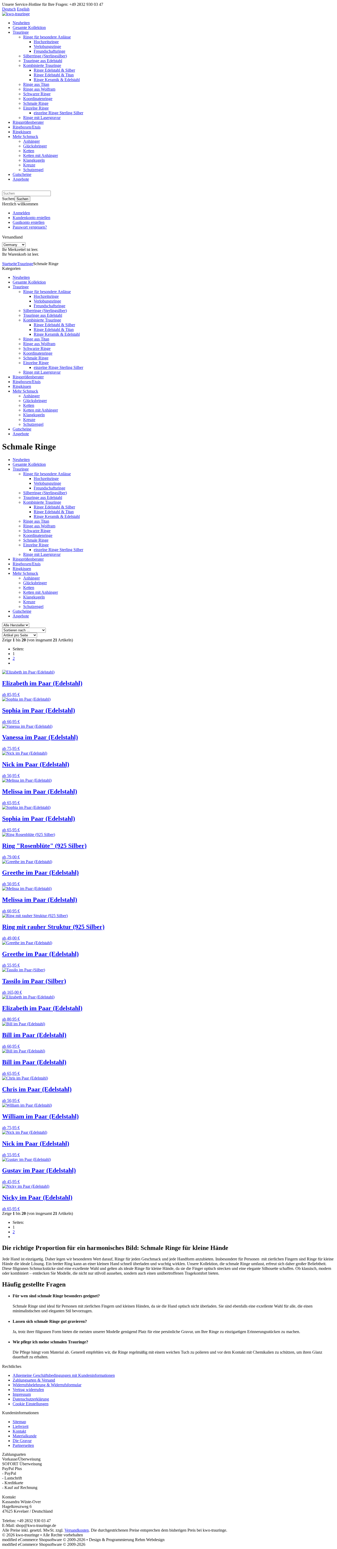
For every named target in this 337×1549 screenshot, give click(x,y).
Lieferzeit (20, 1426)
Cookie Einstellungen (30, 1404)
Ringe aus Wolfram (39, 89)
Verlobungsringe (47, 46)
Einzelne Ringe (36, 108)
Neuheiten (21, 23)
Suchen (22, 199)
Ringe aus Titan (36, 84)
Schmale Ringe (35, 103)
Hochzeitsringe (46, 41)
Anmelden (21, 213)
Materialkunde (25, 1436)
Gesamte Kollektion (29, 27)
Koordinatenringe (37, 98)
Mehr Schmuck (25, 136)
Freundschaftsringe (49, 51)
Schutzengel (33, 169)
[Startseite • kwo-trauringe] (16, 14)
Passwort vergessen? (30, 227)
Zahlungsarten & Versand (34, 1380)
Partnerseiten (23, 1445)
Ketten (28, 151)
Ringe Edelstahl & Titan (54, 75)
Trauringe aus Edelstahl (42, 60)
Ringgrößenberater (28, 122)
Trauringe (21, 32)
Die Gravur (22, 1440)
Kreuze (29, 165)
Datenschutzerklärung (31, 1399)
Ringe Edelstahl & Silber (54, 70)
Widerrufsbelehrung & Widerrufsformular (47, 1385)
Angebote (21, 179)
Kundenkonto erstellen (31, 217)
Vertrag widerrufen (28, 1389)
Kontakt (19, 1431)
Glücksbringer (35, 146)
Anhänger (31, 141)
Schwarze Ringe (37, 94)
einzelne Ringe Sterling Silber (58, 113)
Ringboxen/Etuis (27, 127)
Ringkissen (22, 132)
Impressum (22, 1394)
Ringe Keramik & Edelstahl (57, 79)
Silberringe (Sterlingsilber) (45, 56)
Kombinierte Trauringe (42, 65)
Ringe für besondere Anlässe (47, 37)
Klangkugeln (34, 160)
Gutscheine (22, 174)
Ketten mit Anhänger (40, 155)
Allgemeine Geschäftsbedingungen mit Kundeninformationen (64, 1375)
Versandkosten (77, 1530)
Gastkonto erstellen (28, 222)
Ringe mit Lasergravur (42, 117)
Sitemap (19, 1421)
